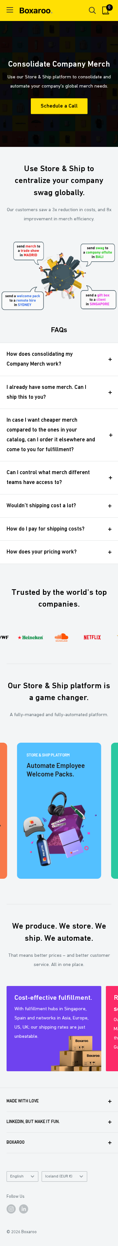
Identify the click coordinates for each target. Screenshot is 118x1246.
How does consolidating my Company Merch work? (40, 359)
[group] (59, 811)
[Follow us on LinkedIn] (23, 1209)
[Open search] (92, 10)
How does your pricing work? (42, 552)
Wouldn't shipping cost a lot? (41, 506)
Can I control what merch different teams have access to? (48, 477)
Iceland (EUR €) (58, 1176)
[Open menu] (10, 9)
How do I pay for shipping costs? (46, 529)
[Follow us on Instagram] (11, 1209)
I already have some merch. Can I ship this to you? (46, 392)
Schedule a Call (59, 106)
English (17, 1176)
